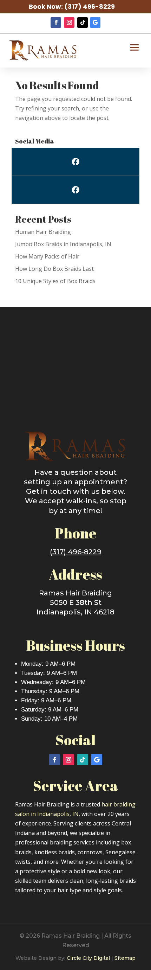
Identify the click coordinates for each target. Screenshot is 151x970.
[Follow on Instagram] (69, 22)
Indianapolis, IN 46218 (75, 612)
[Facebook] (75, 162)
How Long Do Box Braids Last (54, 269)
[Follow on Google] (95, 22)
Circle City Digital (88, 958)
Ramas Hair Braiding (75, 593)
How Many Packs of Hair (47, 256)
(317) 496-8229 (89, 6)
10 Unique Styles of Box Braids (55, 281)
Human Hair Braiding (43, 232)
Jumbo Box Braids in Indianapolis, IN (63, 244)
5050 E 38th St (75, 602)
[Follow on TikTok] (82, 22)
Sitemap (125, 958)
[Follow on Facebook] (56, 22)
